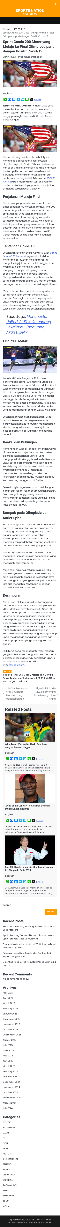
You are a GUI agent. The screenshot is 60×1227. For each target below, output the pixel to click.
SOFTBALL (8, 1179)
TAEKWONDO (10, 1185)
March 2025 (9, 1066)
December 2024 (11, 1081)
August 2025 (9, 1039)
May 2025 (8, 1055)
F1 (4, 1137)
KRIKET (6, 1148)
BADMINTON (9, 1127)
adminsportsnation (31, 57)
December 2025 (11, 1018)
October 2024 (10, 1092)
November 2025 (11, 1024)
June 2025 (8, 1050)
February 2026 (10, 1008)
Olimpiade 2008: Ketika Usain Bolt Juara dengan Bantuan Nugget (26, 746)
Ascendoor (22, 1222)
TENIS (5, 1190)
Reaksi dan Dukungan (22, 677)
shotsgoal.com (15, 665)
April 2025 (8, 1060)
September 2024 (12, 1097)
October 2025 (10, 1029)
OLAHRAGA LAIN (11, 1158)
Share (37, 99)
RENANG (7, 1164)
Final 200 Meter (21, 674)
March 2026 (9, 1003)
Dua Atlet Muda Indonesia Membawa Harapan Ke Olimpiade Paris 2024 (29, 869)
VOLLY (6, 1206)
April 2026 (8, 997)
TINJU (6, 1200)
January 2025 (10, 1076)
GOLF (5, 1143)
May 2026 (8, 992)
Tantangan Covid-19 (15, 681)
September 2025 (12, 1034)
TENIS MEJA (8, 1195)
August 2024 (9, 1102)
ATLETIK (7, 671)
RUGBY (6, 1169)
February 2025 (10, 1071)
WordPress (46, 1222)
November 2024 (11, 1087)
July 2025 (8, 1045)
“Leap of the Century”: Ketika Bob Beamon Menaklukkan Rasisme (27, 807)
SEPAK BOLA (9, 1174)
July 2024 (8, 1108)
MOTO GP (8, 1153)
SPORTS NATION (30, 10)
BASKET (7, 1132)
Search (7, 905)
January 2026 (10, 1013)
